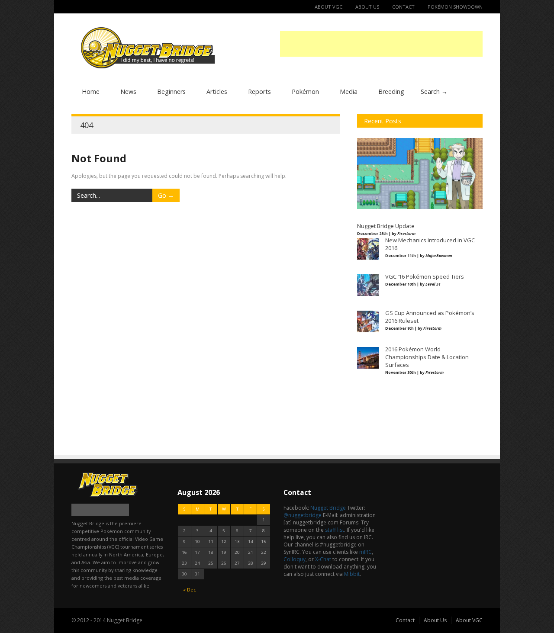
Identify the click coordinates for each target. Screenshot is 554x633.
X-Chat (323, 559)
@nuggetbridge (302, 515)
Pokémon (305, 91)
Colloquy (294, 559)
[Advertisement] (381, 44)
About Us (367, 6)
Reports (259, 91)
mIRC (365, 552)
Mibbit (352, 574)
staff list (334, 529)
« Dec (189, 589)
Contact (403, 6)
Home (91, 91)
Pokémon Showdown (455, 6)
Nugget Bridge (328, 507)
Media (349, 91)
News (128, 91)
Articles (216, 91)
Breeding (391, 91)
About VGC (328, 6)
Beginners (171, 91)
